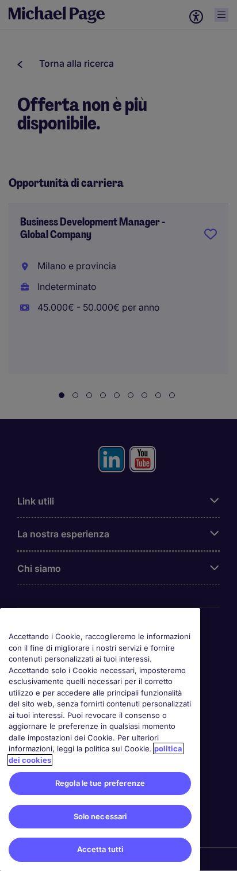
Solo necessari (100, 816)
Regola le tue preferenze (100, 783)
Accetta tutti (100, 849)
